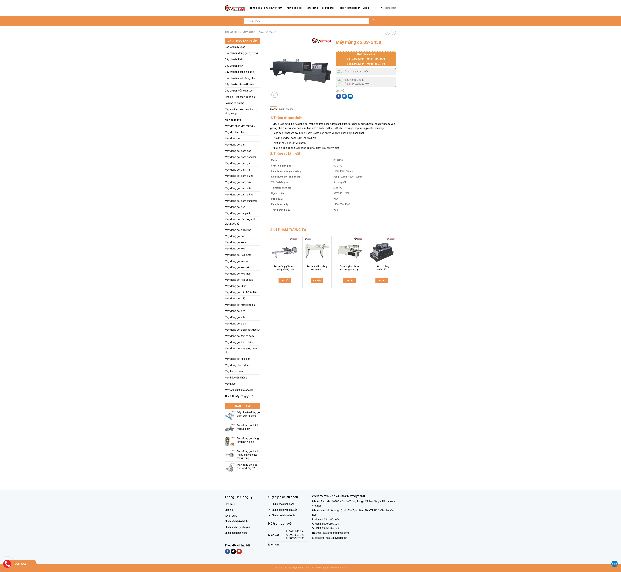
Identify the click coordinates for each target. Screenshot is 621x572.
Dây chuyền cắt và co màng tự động (349, 268)
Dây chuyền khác (234, 59)
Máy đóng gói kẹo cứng (238, 254)
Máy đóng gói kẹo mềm (238, 267)
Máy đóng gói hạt (235, 236)
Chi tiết (285, 280)
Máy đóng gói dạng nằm (238, 213)
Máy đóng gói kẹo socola (239, 279)
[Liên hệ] (7, 564)
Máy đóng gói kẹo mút (237, 273)
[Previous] (270, 263)
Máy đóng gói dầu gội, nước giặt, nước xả (240, 221)
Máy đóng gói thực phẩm (239, 342)
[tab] (273, 109)
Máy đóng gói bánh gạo (238, 163)
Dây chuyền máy (273, 8)
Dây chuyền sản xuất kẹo (239, 90)
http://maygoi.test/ (336, 537)
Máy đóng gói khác (235, 286)
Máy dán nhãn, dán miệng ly (240, 126)
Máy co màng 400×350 (382, 268)
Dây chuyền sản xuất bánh (239, 84)
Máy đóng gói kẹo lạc (237, 261)
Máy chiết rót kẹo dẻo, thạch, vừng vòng (241, 111)
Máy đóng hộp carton (237, 365)
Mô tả (273, 109)
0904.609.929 (296, 534)
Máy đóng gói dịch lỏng (238, 230)
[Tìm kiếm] (373, 21)
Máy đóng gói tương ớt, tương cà (241, 350)
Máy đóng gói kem (235, 242)
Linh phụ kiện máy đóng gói (240, 96)
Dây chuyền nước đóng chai (240, 78)
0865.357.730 (296, 538)
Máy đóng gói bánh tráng (239, 194)
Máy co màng (267, 32)
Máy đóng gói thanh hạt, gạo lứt (242, 329)
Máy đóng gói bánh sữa (238, 188)
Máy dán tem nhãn (235, 132)
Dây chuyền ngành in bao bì (240, 71)
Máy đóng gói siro (235, 311)
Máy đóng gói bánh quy (238, 182)
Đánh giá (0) (286, 109)
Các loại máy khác (235, 47)
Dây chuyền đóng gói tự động (241, 53)
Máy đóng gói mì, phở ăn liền (241, 292)
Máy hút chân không (236, 377)
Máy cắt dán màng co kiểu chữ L (317, 268)
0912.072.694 (296, 531)
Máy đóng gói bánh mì (237, 169)
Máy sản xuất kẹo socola (239, 390)
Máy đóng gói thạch (236, 323)
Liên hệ (229, 509)
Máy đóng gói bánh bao (238, 150)
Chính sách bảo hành (236, 521)
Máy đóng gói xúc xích (237, 358)
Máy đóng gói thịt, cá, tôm (239, 336)
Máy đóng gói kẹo (235, 248)
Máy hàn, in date (234, 371)
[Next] (396, 263)
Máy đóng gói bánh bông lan (240, 157)
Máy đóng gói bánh (235, 144)
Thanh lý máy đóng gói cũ (239, 396)
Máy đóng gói (294, 8)
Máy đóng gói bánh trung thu (241, 200)
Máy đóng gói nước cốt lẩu (240, 304)
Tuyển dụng (231, 515)
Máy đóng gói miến (235, 298)
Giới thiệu (230, 504)
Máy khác (312, 8)
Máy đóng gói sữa (235, 317)
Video (366, 8)
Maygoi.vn (297, 567)
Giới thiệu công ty (350, 8)
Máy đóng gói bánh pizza (239, 175)
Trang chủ (256, 8)
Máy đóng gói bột (235, 207)
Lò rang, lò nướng (234, 103)
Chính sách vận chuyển (237, 527)
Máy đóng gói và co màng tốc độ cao (284, 268)
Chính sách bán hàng (236, 532)
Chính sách (328, 8)
